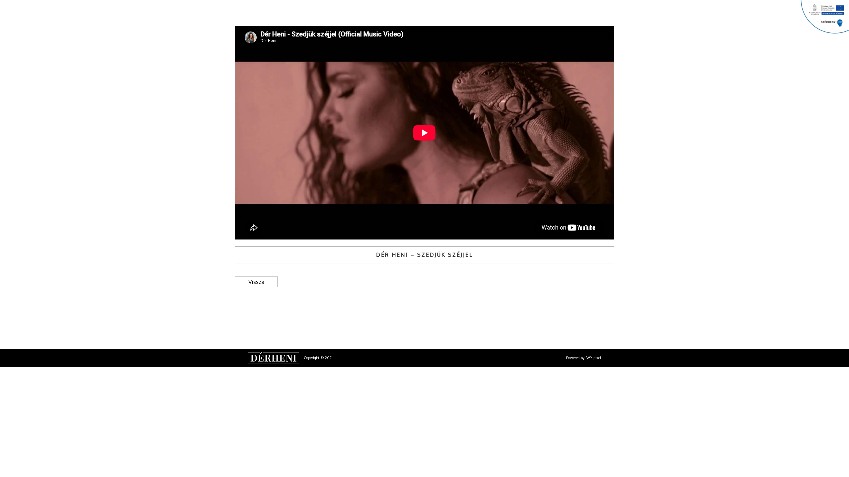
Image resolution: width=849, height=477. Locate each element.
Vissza (256, 281)
